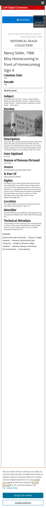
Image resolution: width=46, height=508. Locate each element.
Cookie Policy (12, 488)
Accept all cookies (23, 495)
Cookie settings (23, 502)
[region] (23, 487)
